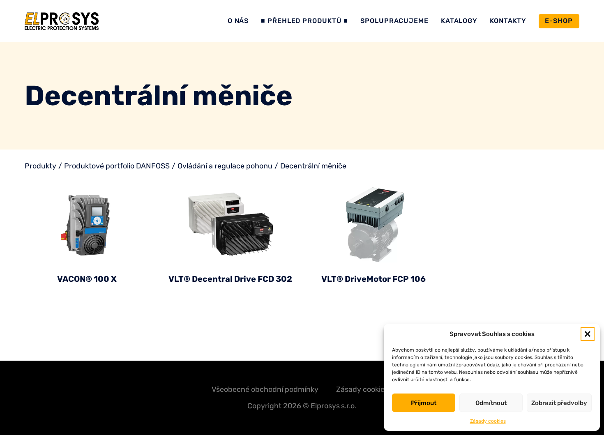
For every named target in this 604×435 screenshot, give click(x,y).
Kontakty (508, 21)
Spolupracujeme (394, 21)
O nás (238, 21)
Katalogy (459, 21)
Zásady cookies (488, 421)
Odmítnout (491, 403)
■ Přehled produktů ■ (304, 21)
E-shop (558, 21)
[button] (587, 334)
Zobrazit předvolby (559, 403)
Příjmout (423, 403)
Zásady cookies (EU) (370, 389)
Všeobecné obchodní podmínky (265, 389)
